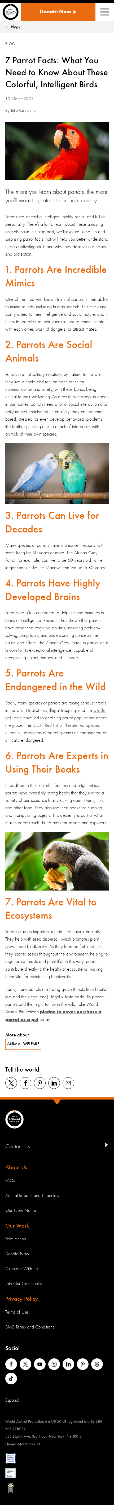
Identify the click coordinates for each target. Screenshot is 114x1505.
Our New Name (20, 1210)
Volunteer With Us (21, 1268)
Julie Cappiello (23, 111)
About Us (16, 1168)
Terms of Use (16, 1312)
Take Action (15, 1239)
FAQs (10, 1180)
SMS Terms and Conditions (29, 1327)
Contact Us (17, 1147)
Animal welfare (23, 1044)
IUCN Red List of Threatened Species (66, 725)
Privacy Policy (21, 1299)
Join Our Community (23, 1283)
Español (12, 1400)
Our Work (17, 1226)
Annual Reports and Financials (32, 1195)
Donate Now (17, 1254)
